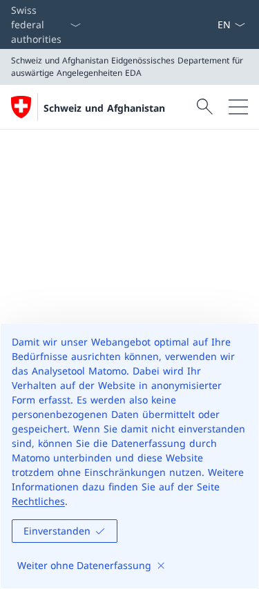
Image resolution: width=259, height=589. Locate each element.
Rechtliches (38, 501)
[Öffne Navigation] (238, 107)
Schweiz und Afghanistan (104, 107)
